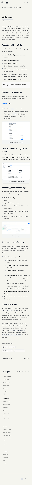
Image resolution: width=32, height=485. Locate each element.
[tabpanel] (16, 125)
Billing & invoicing (7, 432)
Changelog (5, 391)
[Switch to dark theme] (28, 479)
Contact (5, 463)
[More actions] (30, 2)
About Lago (6, 454)
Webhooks (5, 407)
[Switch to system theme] (22, 479)
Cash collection (7, 435)
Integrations (6, 385)
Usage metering (7, 429)
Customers (5, 457)
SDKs (4, 410)
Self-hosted (6, 419)
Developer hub (6, 401)
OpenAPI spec (6, 413)
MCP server (6, 416)
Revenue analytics (7, 438)
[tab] (4, 103)
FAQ (4, 394)
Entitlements (6, 441)
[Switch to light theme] (25, 479)
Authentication (6, 404)
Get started (6, 379)
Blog (4, 460)
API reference (6, 382)
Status (4, 469)
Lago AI (4, 444)
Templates (5, 388)
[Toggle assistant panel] (27, 2)
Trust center (6, 466)
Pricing (4, 447)
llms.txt (4, 422)
